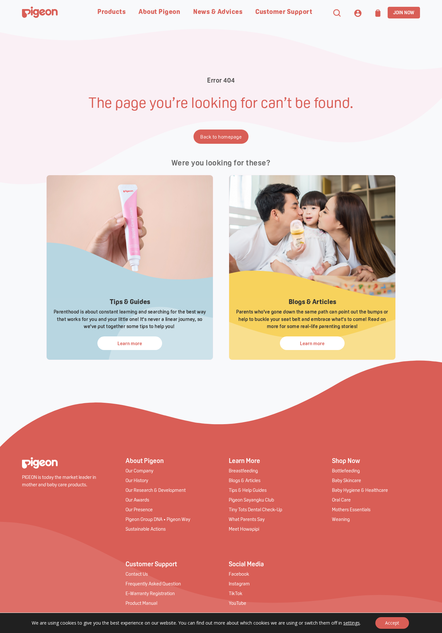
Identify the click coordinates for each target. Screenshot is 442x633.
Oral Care (341, 499)
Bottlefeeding (346, 470)
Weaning (341, 519)
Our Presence (139, 509)
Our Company (139, 470)
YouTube (237, 603)
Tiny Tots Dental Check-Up (255, 509)
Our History (137, 480)
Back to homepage (221, 136)
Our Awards (137, 499)
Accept (392, 623)
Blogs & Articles (244, 480)
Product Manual (141, 603)
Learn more (129, 343)
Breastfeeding (243, 470)
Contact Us (137, 574)
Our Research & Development (156, 490)
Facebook (239, 574)
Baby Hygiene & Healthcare (360, 490)
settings (351, 623)
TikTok (235, 593)
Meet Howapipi (244, 529)
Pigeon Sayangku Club (251, 499)
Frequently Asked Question (153, 583)
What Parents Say (247, 519)
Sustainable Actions (146, 529)
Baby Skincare (346, 480)
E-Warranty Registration (150, 593)
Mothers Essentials (351, 509)
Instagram (239, 583)
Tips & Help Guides (248, 490)
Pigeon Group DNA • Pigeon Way (158, 519)
